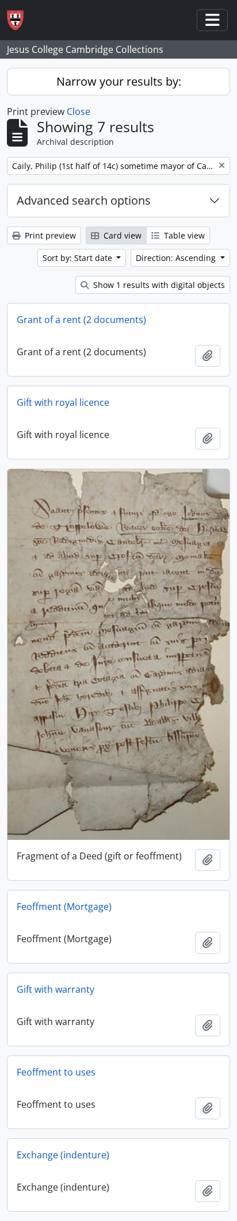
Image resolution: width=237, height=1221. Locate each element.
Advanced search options (84, 200)
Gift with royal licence (63, 402)
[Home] (20, 20)
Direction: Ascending (177, 257)
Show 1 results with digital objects (158, 284)
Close (78, 111)
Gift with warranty (55, 989)
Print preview (49, 235)
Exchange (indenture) (63, 1155)
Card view (121, 235)
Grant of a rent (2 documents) (81, 319)
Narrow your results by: (118, 81)
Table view (183, 235)
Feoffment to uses (56, 1072)
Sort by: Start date (78, 257)
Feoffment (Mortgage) (64, 906)
